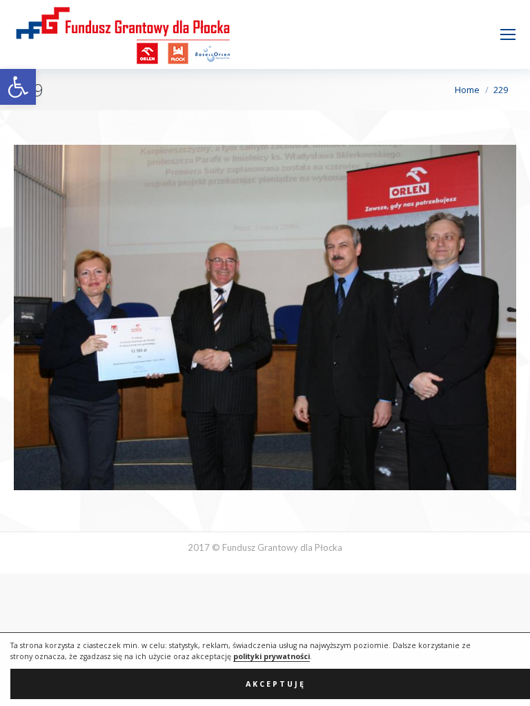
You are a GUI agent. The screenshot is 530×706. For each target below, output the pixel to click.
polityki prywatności (271, 656)
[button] (18, 87)
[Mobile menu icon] (508, 34)
